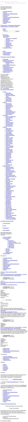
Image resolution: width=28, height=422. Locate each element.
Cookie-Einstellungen (7, 11)
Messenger (8, 108)
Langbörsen (8, 195)
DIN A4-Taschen (9, 143)
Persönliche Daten (9, 40)
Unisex (4, 91)
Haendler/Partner (6, 253)
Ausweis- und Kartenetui (11, 218)
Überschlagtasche (9, 134)
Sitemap (4, 364)
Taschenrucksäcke (9, 123)
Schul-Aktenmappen (10, 113)
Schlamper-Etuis (9, 183)
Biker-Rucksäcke (9, 126)
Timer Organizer (9, 173)
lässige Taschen (9, 138)
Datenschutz (5, 20)
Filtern (2, 291)
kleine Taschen (9, 142)
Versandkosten (23, 385)
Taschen (5, 127)
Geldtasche (8, 184)
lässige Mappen (9, 114)
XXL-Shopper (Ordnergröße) (9, 132)
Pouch (7, 163)
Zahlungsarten (9, 43)
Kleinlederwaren (6, 165)
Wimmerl (8, 158)
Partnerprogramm (6, 18)
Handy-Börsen (9, 208)
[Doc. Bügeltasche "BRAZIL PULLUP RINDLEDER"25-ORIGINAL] (14, 283)
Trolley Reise (8, 128)
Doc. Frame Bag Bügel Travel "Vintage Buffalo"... (11, 275)
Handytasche (8, 214)
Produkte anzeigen (4, 296)
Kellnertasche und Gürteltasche (9, 188)
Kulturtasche (8, 155)
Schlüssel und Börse (10, 213)
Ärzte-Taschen (9, 98)
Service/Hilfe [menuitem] (10, 16)
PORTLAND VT (6, 72)
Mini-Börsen (8, 204)
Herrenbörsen (8, 194)
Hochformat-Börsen (10, 190)
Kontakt (4, 23)
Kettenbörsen (8, 202)
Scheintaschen (9, 191)
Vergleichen (3, 324)
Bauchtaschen (8, 157)
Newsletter (5, 369)
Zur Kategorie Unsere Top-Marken (8, 57)
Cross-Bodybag (9, 164)
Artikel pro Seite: (4, 305)
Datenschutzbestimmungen (12, 381)
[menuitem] (15, 11)
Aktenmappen (9, 103)
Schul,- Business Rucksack (9, 121)
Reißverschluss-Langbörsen (9, 199)
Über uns (5, 12)
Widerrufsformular (7, 22)
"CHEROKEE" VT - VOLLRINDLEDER (7, 69)
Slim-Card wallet (9, 181)
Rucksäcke (5, 115)
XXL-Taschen (9, 101)
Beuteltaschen (8, 153)
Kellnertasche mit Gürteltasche (9, 161)
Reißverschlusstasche (10, 135)
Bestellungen (8, 44)
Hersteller (2, 297)
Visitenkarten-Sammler (10, 217)
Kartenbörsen (8, 197)
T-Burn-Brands (8, 300)
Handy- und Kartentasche (11, 215)
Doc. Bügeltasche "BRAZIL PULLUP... (9, 284)
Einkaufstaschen (9, 149)
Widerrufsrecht (6, 19)
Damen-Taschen (9, 140)
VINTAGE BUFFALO (8, 70)
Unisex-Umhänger (9, 146)
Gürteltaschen (8, 156)
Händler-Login (6, 14)
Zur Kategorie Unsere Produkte (7, 89)
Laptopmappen (9, 104)
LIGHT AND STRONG (8, 67)
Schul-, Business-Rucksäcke (9, 118)
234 (3, 303)
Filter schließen (4, 295)
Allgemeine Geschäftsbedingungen (10, 13)
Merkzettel (8, 46)
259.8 (7, 303)
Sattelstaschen (8, 154)
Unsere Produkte (6, 238)
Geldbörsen (8, 189)
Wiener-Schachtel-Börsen (11, 209)
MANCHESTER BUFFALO (9, 65)
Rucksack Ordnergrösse (11, 116)
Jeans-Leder (5, 59)
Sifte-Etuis (8, 180)
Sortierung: (3, 292)
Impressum (5, 16)
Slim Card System (9, 167)
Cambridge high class (7, 61)
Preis (2, 302)
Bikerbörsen (8, 201)
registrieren (14, 38)
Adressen (8, 41)
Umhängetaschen (9, 141)
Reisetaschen (8, 93)
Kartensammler (9, 216)
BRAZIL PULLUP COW (8, 60)
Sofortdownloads (9, 45)
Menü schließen (6, 36)
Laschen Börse (9, 174)
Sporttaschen (8, 97)
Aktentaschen (8, 107)
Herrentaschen (9, 162)
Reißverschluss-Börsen (10, 196)
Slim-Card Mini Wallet (10, 175)
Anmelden (8, 38)
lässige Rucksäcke (9, 122)
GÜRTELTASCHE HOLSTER (10, 169)
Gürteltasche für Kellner (11, 185)
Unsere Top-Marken (7, 237)
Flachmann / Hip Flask (10, 178)
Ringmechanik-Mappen (10, 111)
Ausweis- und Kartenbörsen (8, 206)
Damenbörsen (8, 193)
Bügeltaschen (8, 100)
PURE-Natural (6, 66)
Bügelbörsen (8, 203)
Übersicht (8, 39)
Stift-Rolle (8, 182)
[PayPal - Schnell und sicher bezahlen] (9, 272)
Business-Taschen (9, 94)
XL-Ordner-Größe (9, 130)
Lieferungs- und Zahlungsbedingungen (11, 17)
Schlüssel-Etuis (9, 210)
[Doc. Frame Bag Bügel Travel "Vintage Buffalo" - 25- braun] (14, 274)
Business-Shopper (9, 151)
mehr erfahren (6, 88)
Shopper (7, 148)
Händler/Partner (6, 348)
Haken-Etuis (8, 211)
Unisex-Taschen (9, 150)
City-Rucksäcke (9, 124)
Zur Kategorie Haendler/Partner (7, 221)
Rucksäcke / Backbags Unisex (14, 243)
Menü (4, 28)
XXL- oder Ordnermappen (9, 110)
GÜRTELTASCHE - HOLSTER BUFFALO (11, 171)
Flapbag (7, 136)
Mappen (5, 102)
